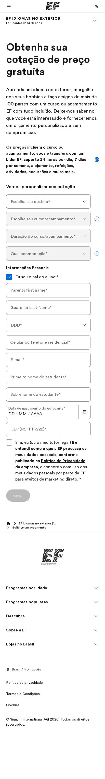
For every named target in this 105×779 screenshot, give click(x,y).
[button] (8, 6)
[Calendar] (84, 412)
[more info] (97, 219)
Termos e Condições (23, 694)
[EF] (53, 6)
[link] (33, 20)
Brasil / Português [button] (26, 669)
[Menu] (95, 21)
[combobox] (48, 201)
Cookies (13, 705)
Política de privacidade (24, 682)
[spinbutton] (11, 414)
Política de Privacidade (63, 461)
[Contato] (97, 6)
